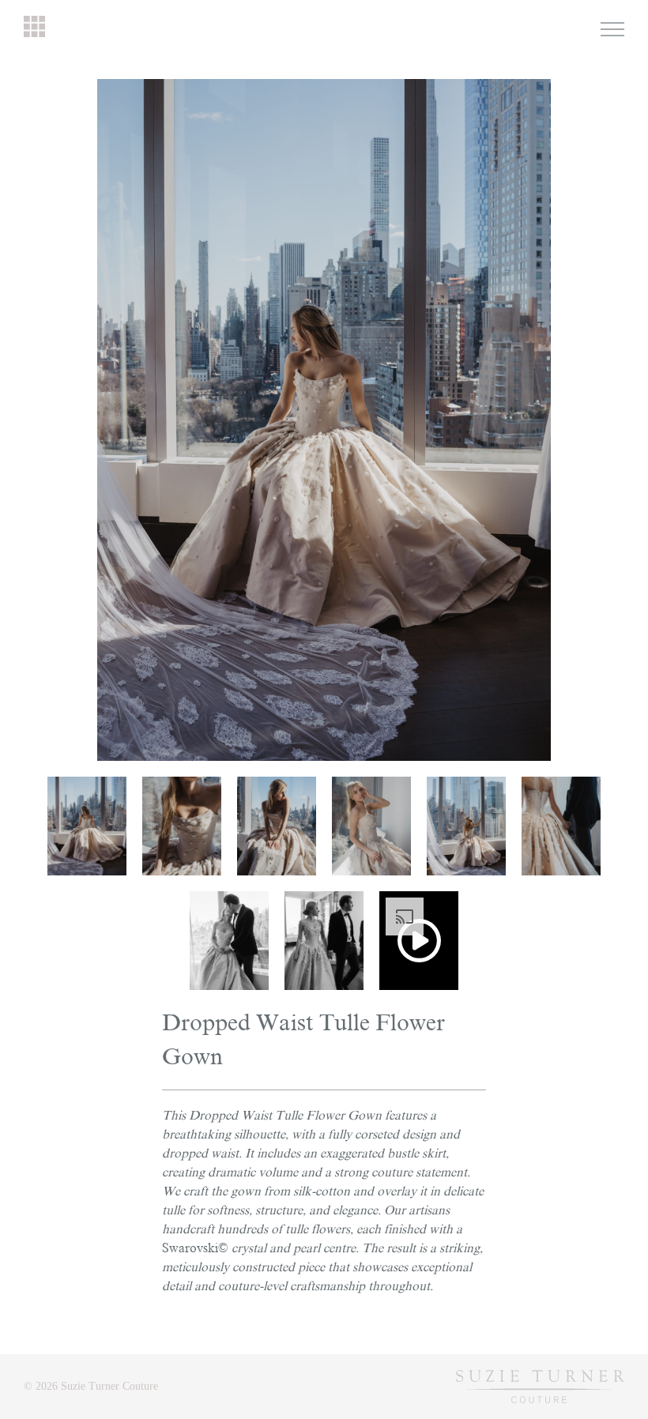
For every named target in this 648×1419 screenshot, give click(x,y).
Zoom (538, 87)
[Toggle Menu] (612, 29)
